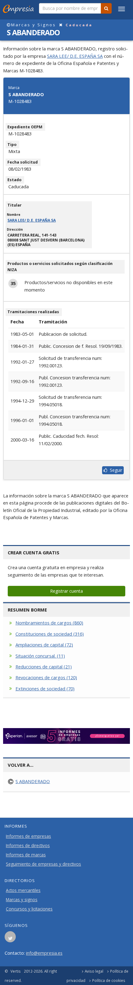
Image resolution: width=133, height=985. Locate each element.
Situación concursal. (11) (40, 656)
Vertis (16, 971)
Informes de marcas (26, 855)
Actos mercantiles (23, 890)
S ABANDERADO (32, 781)
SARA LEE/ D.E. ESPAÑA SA (75, 56)
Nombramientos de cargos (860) (49, 623)
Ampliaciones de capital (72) (44, 645)
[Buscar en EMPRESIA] (106, 8)
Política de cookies (108, 980)
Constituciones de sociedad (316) (49, 634)
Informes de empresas (28, 836)
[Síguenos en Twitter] (10, 938)
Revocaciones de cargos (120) (46, 677)
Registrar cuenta (66, 591)
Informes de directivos (28, 845)
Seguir (114, 470)
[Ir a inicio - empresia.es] (19, 7)
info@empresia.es (44, 953)
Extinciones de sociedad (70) (45, 688)
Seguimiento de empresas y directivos (43, 864)
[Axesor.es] (66, 736)
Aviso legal (94, 971)
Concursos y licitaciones (29, 909)
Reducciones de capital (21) (43, 666)
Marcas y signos (21, 899)
